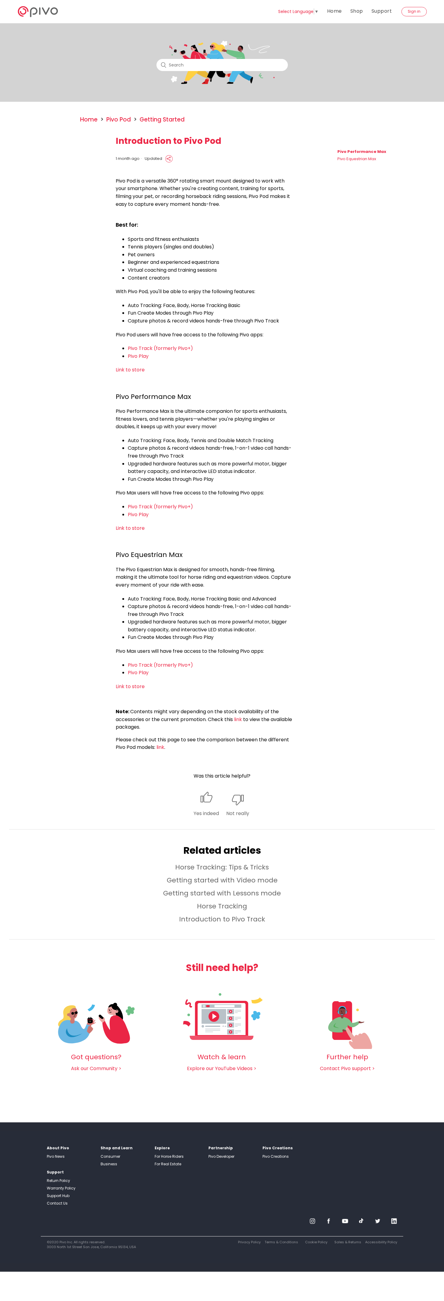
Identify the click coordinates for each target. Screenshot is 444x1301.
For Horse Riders (169, 1156)
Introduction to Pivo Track (222, 919)
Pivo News (56, 1156)
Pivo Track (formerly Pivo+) (160, 348)
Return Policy (58, 1180)
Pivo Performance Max (361, 151)
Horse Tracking (222, 906)
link (238, 719)
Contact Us (57, 1203)
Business (109, 1164)
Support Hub (58, 1195)
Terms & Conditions (281, 1242)
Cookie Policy (316, 1242)
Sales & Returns (347, 1242)
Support (382, 11)
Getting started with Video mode (222, 880)
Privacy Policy (249, 1242)
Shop (356, 11)
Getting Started (162, 119)
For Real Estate (168, 1164)
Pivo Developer (221, 1156)
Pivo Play (138, 356)
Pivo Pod (118, 119)
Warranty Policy (61, 1188)
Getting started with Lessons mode (222, 893)
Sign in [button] (414, 11)
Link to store (130, 369)
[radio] (206, 804)
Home (334, 11)
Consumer (110, 1156)
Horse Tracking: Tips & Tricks (222, 867)
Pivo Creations (275, 1156)
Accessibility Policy (381, 1242)
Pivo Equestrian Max (356, 159)
